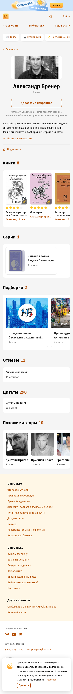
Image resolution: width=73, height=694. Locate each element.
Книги (12, 37)
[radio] (7, 208)
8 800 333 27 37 (14, 649)
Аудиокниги (34, 37)
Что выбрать (10, 25)
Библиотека (36, 25)
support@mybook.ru (39, 649)
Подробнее (50, 680)
